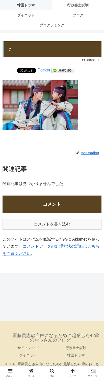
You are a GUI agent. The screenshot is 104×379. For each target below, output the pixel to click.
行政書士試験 (76, 348)
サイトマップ (28, 348)
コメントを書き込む (52, 224)
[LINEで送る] (62, 70)
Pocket (44, 70)
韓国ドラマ (76, 355)
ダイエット (28, 355)
